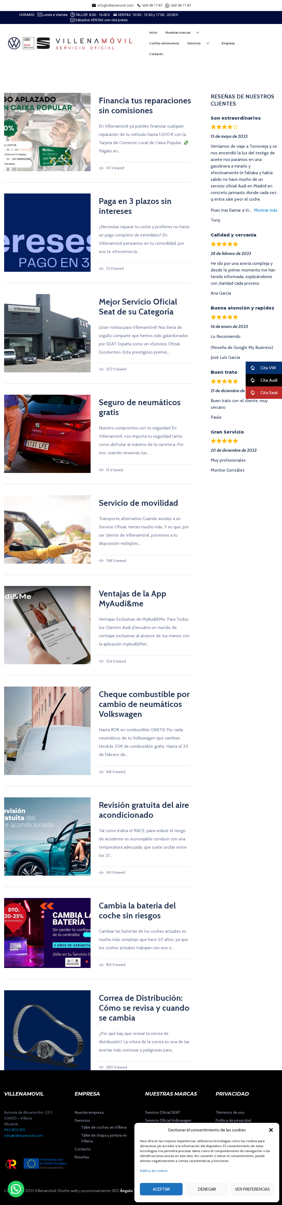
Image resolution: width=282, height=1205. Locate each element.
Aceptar (161, 1189)
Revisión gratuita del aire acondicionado (144, 810)
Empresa (228, 43)
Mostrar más (265, 210)
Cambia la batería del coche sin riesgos (137, 910)
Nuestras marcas (178, 32)
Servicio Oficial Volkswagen (168, 1120)
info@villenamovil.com (23, 1135)
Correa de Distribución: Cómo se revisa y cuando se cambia (144, 1008)
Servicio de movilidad (138, 503)
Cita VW (267, 367)
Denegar (207, 1189)
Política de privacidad (233, 1120)
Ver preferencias (252, 1189)
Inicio (153, 32)
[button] (271, 1130)
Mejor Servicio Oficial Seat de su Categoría (138, 307)
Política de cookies (153, 1171)
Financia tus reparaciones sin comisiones (145, 105)
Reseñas (82, 1157)
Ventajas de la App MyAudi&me (132, 598)
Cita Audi (268, 380)
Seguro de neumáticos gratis (140, 407)
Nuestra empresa (89, 1112)
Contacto (156, 54)
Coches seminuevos (164, 43)
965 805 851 (14, 1129)
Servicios (193, 43)
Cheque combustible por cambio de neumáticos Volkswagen (144, 704)
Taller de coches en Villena (104, 1127)
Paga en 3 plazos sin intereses (135, 206)
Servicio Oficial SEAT (162, 1112)
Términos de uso (230, 1112)
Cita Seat (268, 392)
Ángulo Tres (130, 1190)
